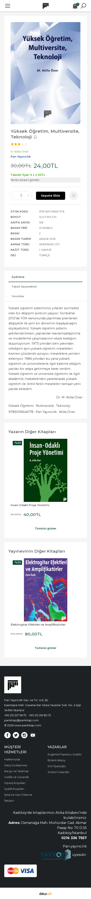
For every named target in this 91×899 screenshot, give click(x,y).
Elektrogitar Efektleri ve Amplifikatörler (38, 624)
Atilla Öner (67, 412)
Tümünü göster (45, 528)
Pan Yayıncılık (46, 412)
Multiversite (45, 406)
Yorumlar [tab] (18, 296)
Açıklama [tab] (18, 276)
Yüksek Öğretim (21, 406)
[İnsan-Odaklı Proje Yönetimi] (45, 470)
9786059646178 (20, 412)
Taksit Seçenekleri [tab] (24, 286)
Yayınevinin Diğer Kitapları (36, 551)
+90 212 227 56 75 (15, 715)
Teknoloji (63, 406)
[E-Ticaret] (45, 893)
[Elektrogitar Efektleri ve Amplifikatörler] (45, 589)
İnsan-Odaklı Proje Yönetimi (30, 505)
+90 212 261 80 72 (40, 715)
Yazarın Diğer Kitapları (32, 431)
